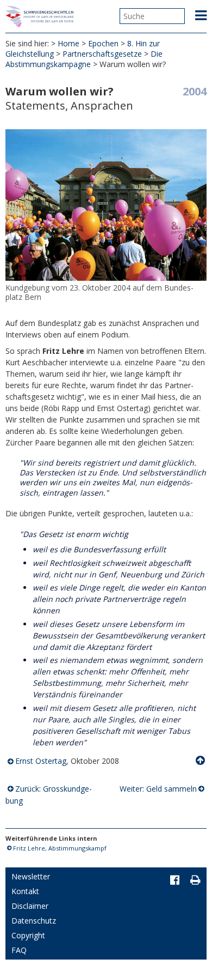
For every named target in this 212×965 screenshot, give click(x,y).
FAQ (19, 950)
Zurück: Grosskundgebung (48, 794)
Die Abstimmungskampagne (84, 59)
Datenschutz (33, 920)
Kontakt (25, 891)
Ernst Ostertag (40, 761)
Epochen (103, 43)
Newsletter (30, 876)
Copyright (28, 935)
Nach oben (201, 760)
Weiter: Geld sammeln (158, 788)
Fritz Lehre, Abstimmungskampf (60, 848)
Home (68, 43)
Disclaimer (29, 906)
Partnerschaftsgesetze (102, 54)
